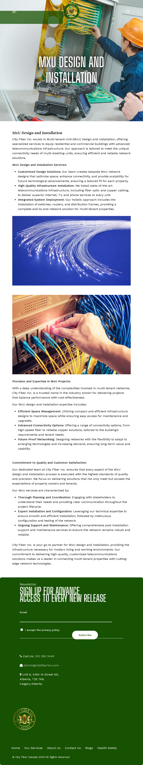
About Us (54, 748)
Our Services (33, 748)
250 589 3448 (44, 656)
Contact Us (73, 748)
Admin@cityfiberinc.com (41, 665)
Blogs (89, 748)
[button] (14, 11)
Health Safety (107, 748)
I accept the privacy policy (41, 629)
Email (23, 612)
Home (15, 748)
